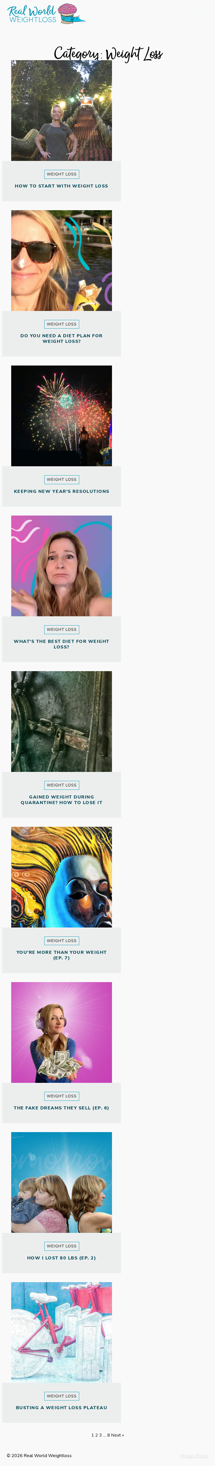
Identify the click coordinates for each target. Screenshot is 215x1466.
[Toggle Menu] (201, 13)
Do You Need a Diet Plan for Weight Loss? (61, 338)
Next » (117, 1435)
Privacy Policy (194, 1456)
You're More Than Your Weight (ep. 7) (62, 955)
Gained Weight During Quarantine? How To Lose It (61, 799)
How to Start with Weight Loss (61, 186)
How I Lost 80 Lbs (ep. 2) (61, 1258)
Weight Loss (62, 174)
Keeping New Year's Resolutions (61, 491)
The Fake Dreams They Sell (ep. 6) (61, 1108)
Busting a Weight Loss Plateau (62, 1408)
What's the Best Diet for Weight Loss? (61, 644)
